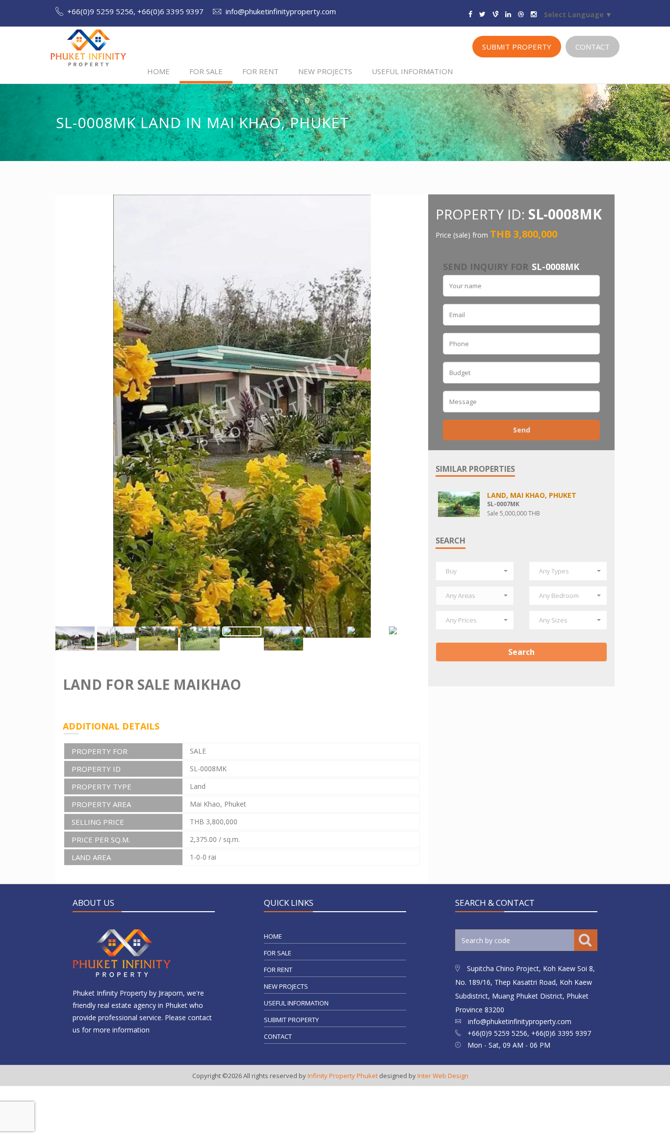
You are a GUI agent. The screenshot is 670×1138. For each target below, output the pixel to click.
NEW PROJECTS (325, 71)
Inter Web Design (442, 1076)
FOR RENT (260, 71)
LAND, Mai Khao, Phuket (531, 495)
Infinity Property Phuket (343, 1076)
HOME (158, 71)
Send (521, 429)
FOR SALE (206, 71)
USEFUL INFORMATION (412, 71)
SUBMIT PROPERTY (516, 47)
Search (521, 652)
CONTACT (592, 47)
